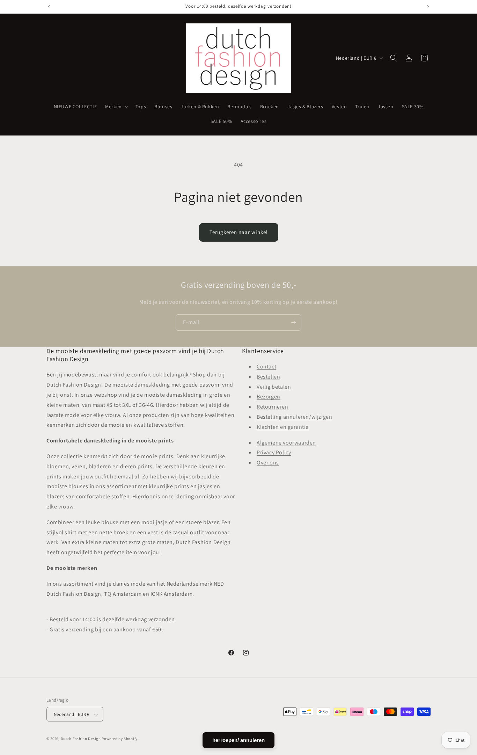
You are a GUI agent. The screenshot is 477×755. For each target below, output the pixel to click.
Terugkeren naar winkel (239, 232)
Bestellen (268, 376)
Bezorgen (268, 397)
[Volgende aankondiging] (428, 6)
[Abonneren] (293, 322)
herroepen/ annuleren (238, 740)
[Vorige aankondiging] (49, 6)
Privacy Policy (274, 452)
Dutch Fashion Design (81, 738)
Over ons (268, 463)
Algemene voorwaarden (286, 442)
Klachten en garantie (283, 427)
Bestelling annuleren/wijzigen (294, 416)
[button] (116, 106)
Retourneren (272, 407)
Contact (266, 366)
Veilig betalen (274, 386)
